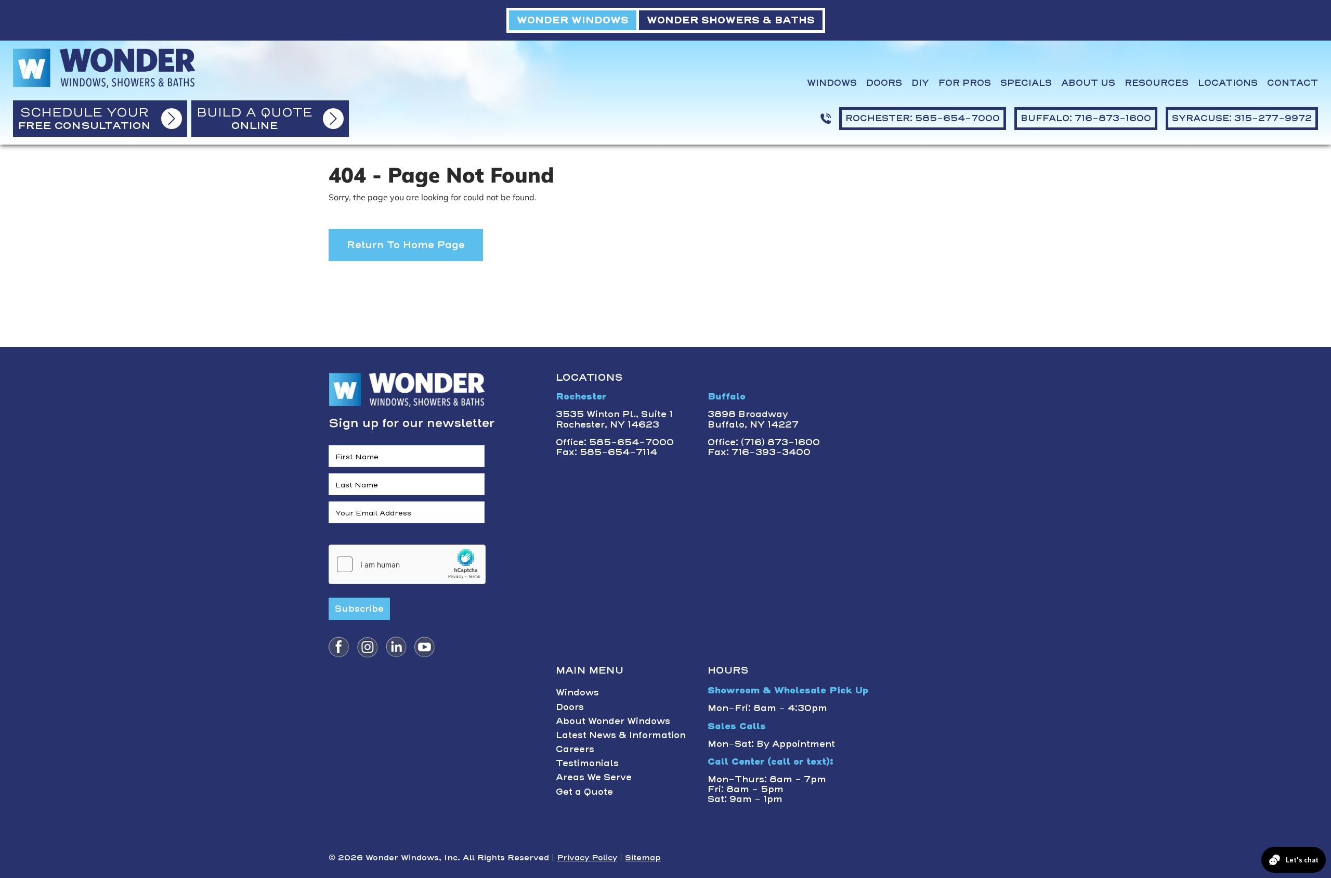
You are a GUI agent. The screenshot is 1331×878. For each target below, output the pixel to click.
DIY (920, 83)
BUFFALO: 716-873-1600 (1086, 118)
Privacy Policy (587, 857)
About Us (1088, 83)
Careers (575, 749)
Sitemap (643, 857)
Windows (832, 83)
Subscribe (359, 608)
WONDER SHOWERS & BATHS (731, 20)
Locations (1228, 83)
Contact (1292, 83)
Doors (884, 83)
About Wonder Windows (613, 721)
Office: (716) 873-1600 (764, 442)
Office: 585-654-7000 (615, 442)
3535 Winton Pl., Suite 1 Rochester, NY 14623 (614, 419)
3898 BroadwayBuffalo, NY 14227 (753, 419)
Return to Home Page (406, 245)
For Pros (964, 83)
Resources (1157, 83)
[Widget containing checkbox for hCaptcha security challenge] (407, 564)
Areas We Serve (594, 777)
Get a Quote (584, 791)
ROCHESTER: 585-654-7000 (922, 118)
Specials (1026, 83)
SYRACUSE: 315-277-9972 (1242, 118)
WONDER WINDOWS (573, 20)
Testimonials (587, 763)
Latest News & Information (621, 735)
